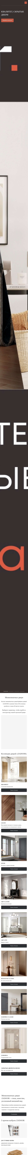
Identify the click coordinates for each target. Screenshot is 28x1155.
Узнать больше (14, 790)
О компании (14, 1114)
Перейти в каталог (7, 20)
